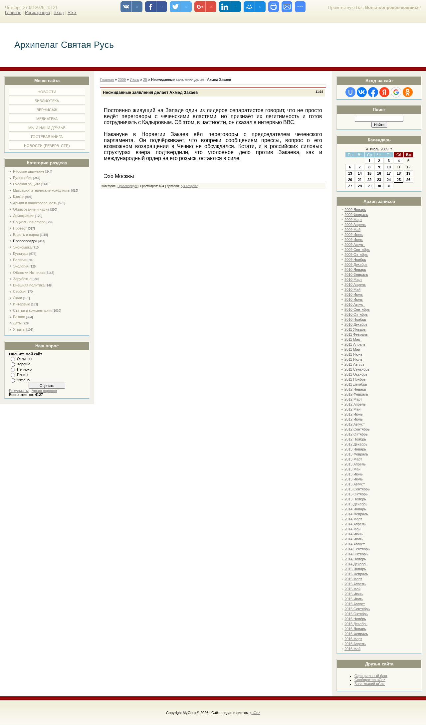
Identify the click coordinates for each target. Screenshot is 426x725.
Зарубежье (22, 279)
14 (360, 173)
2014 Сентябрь (357, 549)
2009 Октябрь (356, 255)
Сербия (19, 291)
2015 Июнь (353, 594)
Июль (134, 80)
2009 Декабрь (355, 265)
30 (379, 186)
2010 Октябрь (356, 314)
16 (379, 173)
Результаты (19, 391)
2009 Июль (353, 240)
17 (389, 173)
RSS (72, 12)
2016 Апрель (355, 644)
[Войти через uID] (350, 92)
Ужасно (23, 380)
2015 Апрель (355, 584)
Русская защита (26, 184)
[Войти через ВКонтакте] (362, 92)
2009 (122, 80)
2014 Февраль (356, 514)
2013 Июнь (353, 474)
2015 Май (352, 589)
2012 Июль (353, 419)
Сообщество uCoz (369, 680)
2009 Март (353, 220)
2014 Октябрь (356, 554)
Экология (21, 266)
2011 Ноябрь (355, 379)
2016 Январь (355, 629)
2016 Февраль (356, 634)
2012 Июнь (353, 414)
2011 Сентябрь (356, 369)
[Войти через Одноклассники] (408, 92)
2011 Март (353, 339)
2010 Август (354, 304)
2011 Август (354, 364)
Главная (13, 12)
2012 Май (352, 409)
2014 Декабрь (355, 564)
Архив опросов (44, 391)
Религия (20, 260)
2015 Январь (355, 569)
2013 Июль (353, 479)
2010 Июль (353, 299)
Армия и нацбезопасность (35, 203)
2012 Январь (355, 389)
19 (408, 173)
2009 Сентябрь (357, 250)
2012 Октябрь (356, 434)
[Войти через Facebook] (373, 92)
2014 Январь (355, 509)
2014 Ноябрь (355, 559)
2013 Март (353, 459)
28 (360, 186)
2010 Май (352, 289)
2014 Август (354, 544)
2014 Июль (353, 539)
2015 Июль (353, 599)
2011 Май (352, 349)
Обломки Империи (29, 272)
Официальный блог (370, 676)
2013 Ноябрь (355, 499)
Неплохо (24, 369)
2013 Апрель (355, 464)
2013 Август (354, 484)
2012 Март (353, 399)
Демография (23, 216)
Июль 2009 (379, 149)
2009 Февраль (356, 215)
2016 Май (352, 649)
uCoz (256, 713)
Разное (19, 317)
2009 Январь (355, 210)
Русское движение (28, 171)
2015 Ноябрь (355, 619)
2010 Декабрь (355, 324)
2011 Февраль (356, 334)
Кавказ (18, 197)
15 (369, 173)
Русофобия (22, 178)
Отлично (24, 359)
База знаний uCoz (369, 684)
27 (350, 186)
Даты (17, 323)
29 (369, 186)
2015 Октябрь (356, 614)
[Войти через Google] (396, 92)
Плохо (22, 375)
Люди (17, 298)
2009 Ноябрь (355, 260)
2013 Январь (355, 449)
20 (350, 180)
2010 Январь (355, 270)
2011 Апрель (354, 344)
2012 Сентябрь (357, 429)
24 (389, 180)
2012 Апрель (355, 404)
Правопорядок (25, 241)
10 (389, 167)
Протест (20, 228)
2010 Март (353, 279)
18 (399, 173)
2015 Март (353, 579)
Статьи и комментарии (32, 310)
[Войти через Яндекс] (384, 92)
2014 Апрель (355, 524)
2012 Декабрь (355, 444)
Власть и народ (26, 235)
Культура (20, 254)
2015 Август (354, 604)
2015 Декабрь (355, 624)
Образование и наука (31, 209)
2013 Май (352, 469)
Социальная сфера (29, 222)
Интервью (21, 304)
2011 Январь (355, 329)
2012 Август (354, 424)
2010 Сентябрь (357, 309)
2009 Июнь (353, 235)
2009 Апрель (355, 225)
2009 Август (354, 245)
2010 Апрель (355, 284)
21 (360, 180)
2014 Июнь (353, 534)
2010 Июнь (353, 294)
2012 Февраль (356, 394)
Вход (59, 12)
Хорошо (23, 364)
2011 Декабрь (355, 384)
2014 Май (352, 529)
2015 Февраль (356, 574)
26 (408, 180)
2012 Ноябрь (355, 439)
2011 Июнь (353, 354)
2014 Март (353, 519)
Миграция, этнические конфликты (41, 190)
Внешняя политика (29, 285)
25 (399, 180)
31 (389, 186)
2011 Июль (353, 359)
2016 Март (353, 639)
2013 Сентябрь (357, 489)
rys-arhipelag (189, 186)
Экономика (22, 247)
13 (350, 173)
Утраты (19, 329)
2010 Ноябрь (355, 319)
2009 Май (352, 230)
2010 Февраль (356, 274)
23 (379, 180)
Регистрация (37, 12)
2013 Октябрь (356, 494)
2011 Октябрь (355, 374)
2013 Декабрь (355, 504)
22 (369, 180)
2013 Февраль (356, 454)
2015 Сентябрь (357, 609)
